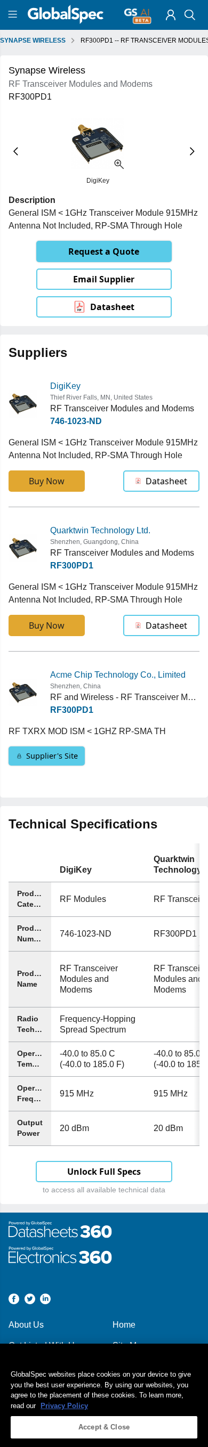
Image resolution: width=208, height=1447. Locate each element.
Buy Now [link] (47, 481)
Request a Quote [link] (103, 251)
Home (124, 1324)
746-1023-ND (76, 421)
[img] (170, 15)
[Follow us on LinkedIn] (45, 1301)
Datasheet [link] (112, 307)
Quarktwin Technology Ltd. (100, 530)
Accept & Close (104, 1427)
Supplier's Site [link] (52, 756)
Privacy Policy (64, 1406)
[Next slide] (192, 151)
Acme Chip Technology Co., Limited (118, 674)
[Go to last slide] (16, 151)
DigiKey (65, 386)
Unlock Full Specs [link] (104, 1171)
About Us (26, 1324)
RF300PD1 (71, 565)
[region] (104, 1395)
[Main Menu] (14, 15)
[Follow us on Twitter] (30, 1301)
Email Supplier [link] (103, 279)
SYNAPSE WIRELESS (33, 40)
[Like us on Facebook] (14, 1301)
